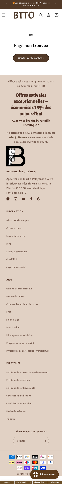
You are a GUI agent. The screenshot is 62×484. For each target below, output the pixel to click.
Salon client (12, 319)
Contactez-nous (14, 228)
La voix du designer (16, 236)
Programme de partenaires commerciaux (27, 350)
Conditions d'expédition (18, 403)
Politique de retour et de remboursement (27, 372)
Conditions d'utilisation (18, 395)
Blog (8, 243)
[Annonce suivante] (55, 4)
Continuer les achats (31, 58)
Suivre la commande (17, 251)
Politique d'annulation (18, 380)
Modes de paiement (16, 411)
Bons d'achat (13, 327)
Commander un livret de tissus (22, 304)
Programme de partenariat (20, 343)
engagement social (16, 267)
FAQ (8, 312)
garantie (10, 419)
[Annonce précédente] (6, 4)
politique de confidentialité (20, 388)
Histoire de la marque (17, 220)
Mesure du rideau (15, 296)
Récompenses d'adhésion (19, 335)
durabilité (11, 259)
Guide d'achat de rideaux (19, 288)
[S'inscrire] (45, 441)
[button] (41, 15)
